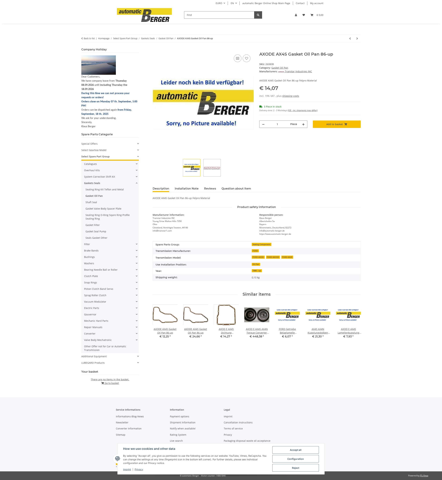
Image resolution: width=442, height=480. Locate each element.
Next (355, 323)
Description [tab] (161, 188)
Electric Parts (91, 308)
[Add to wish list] (246, 58)
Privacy (139, 469)
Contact (300, 3)
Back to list (89, 38)
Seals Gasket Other (96, 237)
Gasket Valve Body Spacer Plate (103, 208)
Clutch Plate (91, 276)
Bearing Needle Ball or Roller (101, 269)
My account (316, 3)
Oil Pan (256, 264)
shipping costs (290, 96)
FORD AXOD (258, 257)
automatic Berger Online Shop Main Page (266, 3)
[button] (296, 15)
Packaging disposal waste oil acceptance (247, 440)
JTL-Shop (424, 475)
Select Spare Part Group (95, 156)
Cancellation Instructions (238, 422)
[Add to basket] (155, 50)
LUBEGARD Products (93, 362)
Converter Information (129, 428)
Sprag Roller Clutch (95, 295)
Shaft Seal (91, 202)
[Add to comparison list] (237, 58)
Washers (89, 263)
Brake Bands (91, 250)
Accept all (295, 449)
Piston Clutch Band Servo (98, 288)
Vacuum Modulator (95, 301)
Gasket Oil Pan (279, 67)
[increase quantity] (303, 124)
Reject (295, 467)
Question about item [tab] (236, 188)
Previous (158, 323)
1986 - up (257, 270)
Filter (87, 244)
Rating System (178, 434)
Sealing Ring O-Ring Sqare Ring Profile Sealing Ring (107, 216)
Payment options (179, 416)
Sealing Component (261, 244)
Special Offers (89, 143)
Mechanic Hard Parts (96, 320)
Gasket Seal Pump (95, 231)
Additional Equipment (94, 356)
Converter (89, 333)
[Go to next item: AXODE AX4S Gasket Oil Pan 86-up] (357, 38)
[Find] (258, 15)
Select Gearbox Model (94, 150)
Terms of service (233, 428)
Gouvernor (90, 314)
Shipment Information (182, 422)
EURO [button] (219, 3)
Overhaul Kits (92, 170)
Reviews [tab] (210, 188)
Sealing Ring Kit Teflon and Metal (104, 189)
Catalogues (90, 164)
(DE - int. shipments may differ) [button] (303, 110)
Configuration (295, 458)
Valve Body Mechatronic (98, 340)
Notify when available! (183, 428)
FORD (255, 251)
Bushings (89, 257)
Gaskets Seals (92, 183)
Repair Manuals (93, 327)
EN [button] (232, 3)
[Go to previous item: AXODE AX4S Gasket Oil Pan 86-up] (350, 38)
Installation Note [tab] (187, 188)
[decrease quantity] (263, 124)
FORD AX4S (287, 257)
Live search (176, 440)
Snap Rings (90, 282)
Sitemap (120, 434)
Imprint (127, 469)
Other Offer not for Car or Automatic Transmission (105, 348)
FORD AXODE (273, 257)
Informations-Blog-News (130, 416)
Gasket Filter (92, 225)
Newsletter (122, 422)
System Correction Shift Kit (99, 176)
